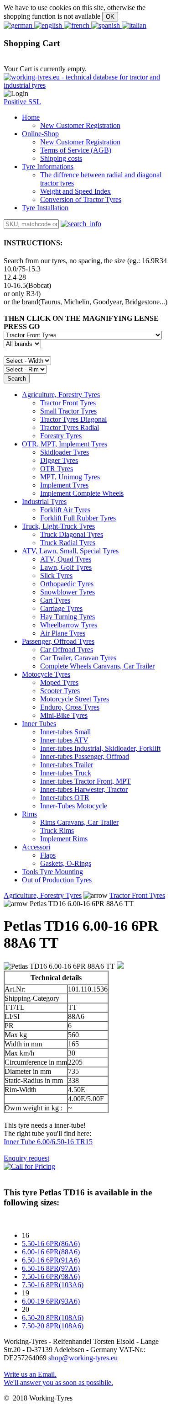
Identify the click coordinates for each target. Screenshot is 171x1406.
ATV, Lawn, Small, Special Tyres (70, 551)
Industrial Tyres (44, 501)
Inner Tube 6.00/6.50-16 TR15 (48, 1142)
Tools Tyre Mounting (52, 871)
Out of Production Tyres (57, 880)
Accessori (36, 847)
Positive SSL (22, 102)
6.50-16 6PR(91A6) (51, 1260)
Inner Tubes (39, 723)
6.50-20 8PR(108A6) (52, 1317)
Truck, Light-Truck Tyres (58, 526)
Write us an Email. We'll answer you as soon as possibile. (58, 1378)
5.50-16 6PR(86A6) (51, 1243)
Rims (29, 814)
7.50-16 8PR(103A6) (52, 1285)
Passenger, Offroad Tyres (58, 641)
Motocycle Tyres (46, 674)
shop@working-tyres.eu (83, 1358)
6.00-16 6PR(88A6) (51, 1252)
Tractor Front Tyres (137, 895)
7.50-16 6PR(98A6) (51, 1276)
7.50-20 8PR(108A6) (52, 1326)
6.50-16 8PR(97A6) (51, 1268)
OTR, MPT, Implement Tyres (64, 444)
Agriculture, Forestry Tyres (61, 394)
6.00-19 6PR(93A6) (51, 1301)
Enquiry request (26, 1158)
